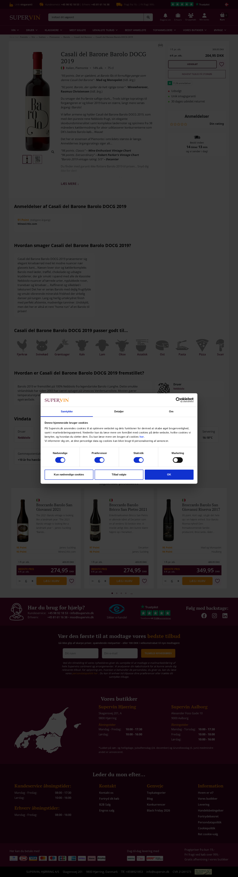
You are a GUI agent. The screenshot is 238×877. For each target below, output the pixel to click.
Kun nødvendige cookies (69, 474)
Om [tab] (171, 411)
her (142, 436)
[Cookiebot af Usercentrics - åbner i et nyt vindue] (178, 400)
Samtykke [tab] (67, 411)
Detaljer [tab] (119, 411)
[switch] (99, 460)
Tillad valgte (119, 474)
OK (169, 474)
